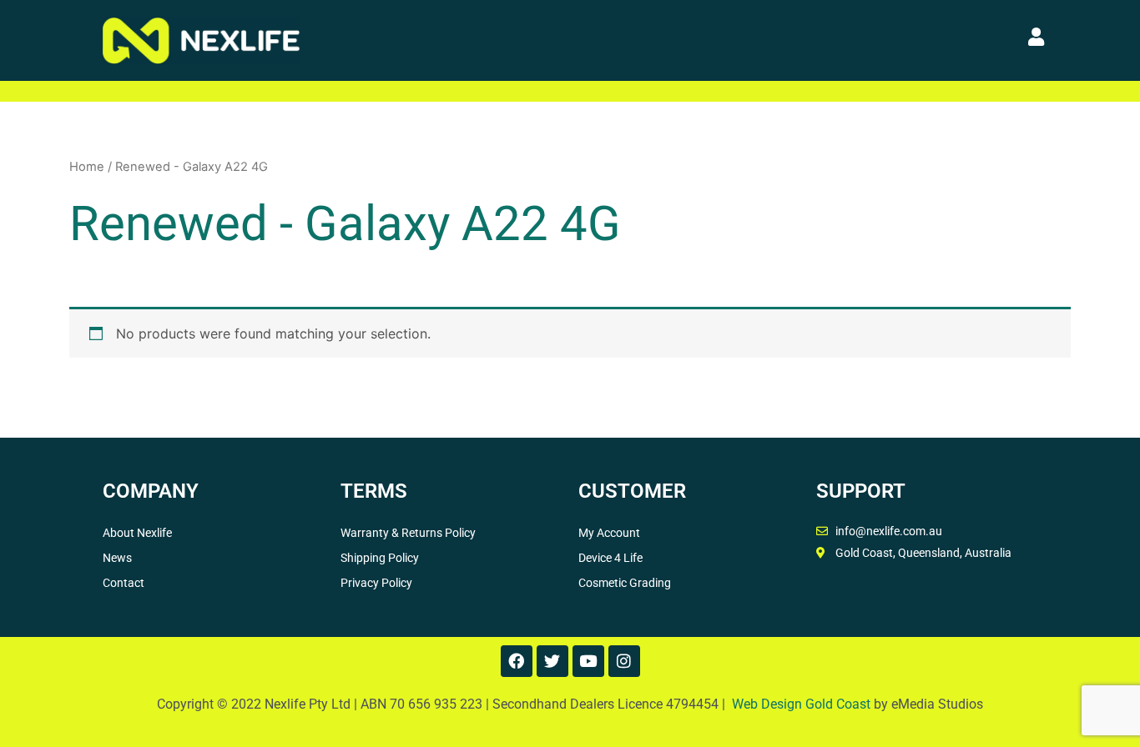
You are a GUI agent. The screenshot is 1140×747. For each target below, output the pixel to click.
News (117, 557)
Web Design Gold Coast (801, 704)
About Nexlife (137, 532)
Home (86, 166)
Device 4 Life (610, 557)
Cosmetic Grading (624, 582)
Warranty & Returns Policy (408, 532)
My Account (609, 532)
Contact (123, 582)
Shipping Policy (379, 557)
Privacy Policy (376, 582)
